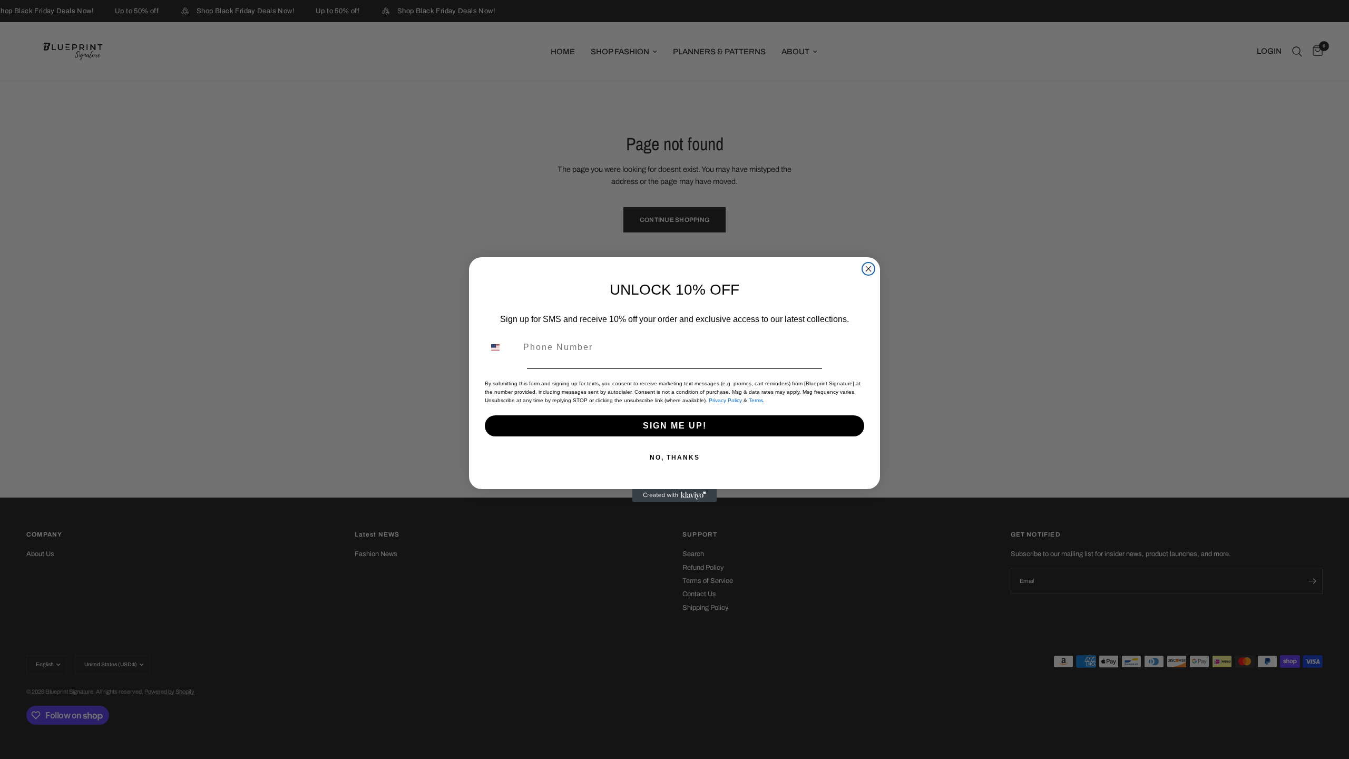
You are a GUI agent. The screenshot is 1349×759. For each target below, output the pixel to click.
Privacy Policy (725, 400)
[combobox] (501, 347)
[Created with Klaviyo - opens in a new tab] (674, 495)
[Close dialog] (868, 268)
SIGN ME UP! (675, 425)
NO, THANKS (675, 457)
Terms (756, 400)
